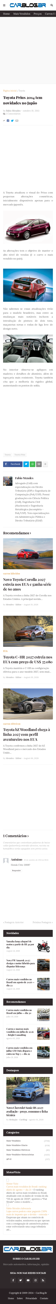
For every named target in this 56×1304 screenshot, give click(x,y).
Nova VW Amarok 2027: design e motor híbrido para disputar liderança (20, 963)
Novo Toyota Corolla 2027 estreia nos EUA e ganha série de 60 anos (27, 584)
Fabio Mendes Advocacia (18, 1208)
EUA (5, 651)
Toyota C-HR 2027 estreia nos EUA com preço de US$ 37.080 (27, 659)
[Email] (17, 120)
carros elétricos (11, 723)
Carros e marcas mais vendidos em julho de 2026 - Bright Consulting (20, 1031)
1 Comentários (13, 113)
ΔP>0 (28, 1159)
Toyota (21, 90)
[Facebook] (8, 120)
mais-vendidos (28, 1140)
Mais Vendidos (21, 13)
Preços (38, 13)
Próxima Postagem (42, 922)
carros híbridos (11, 573)
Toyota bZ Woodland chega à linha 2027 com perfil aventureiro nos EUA (26, 734)
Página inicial (9, 90)
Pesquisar (51, 5)
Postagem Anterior (14, 922)
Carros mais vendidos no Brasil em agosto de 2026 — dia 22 (20, 982)
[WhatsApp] (32, 464)
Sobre (20, 1298)
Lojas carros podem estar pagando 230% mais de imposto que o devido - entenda (26, 1213)
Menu (4, 5)
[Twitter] (12, 120)
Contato (44, 1298)
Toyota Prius (19, 455)
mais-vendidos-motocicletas (28, 1154)
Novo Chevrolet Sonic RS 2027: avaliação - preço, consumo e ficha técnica (27, 1111)
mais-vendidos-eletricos (28, 1150)
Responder (16, 870)
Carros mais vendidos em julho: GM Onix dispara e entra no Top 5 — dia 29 (19, 1050)
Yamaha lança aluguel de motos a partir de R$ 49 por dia (20, 944)
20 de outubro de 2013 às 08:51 (36, 860)
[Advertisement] (28, 50)
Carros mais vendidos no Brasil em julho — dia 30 (19, 1012)
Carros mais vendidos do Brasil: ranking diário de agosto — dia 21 (26, 1188)
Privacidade (31, 1298)
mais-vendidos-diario (28, 1145)
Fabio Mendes (24, 478)
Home (6, 13)
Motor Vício (12, 1183)
